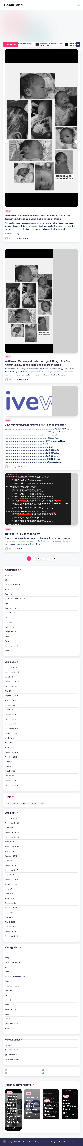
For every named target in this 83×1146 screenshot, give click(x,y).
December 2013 (11, 676)
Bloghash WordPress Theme (63, 1038)
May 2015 (9, 639)
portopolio (9, 532)
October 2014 (11, 653)
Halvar (24, 699)
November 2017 (11, 615)
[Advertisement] (41, 25)
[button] (12, 129)
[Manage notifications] (4, 1141)
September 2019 (12, 592)
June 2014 (9, 658)
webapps (9, 546)
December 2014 (11, 648)
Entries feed (13, 946)
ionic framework (12, 504)
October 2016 (11, 629)
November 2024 (12, 568)
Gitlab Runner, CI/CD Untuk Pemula (51, 44)
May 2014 (9, 662)
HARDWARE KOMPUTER (15, 495)
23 (48, 454)
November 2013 (11, 681)
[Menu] (78, 5)
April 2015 (9, 643)
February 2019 (11, 601)
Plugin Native (10, 527)
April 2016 (9, 634)
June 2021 (9, 573)
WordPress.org (14, 955)
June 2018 (9, 606)
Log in (10, 941)
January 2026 (11, 563)
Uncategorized (11, 542)
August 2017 (10, 620)
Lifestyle (33, 699)
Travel (7, 537)
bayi (8, 699)
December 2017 (11, 610)
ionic (7, 499)
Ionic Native (10, 509)
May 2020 (9, 587)
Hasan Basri (13, 5)
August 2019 (10, 596)
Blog (8, 83)
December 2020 (12, 577)
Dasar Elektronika (12, 480)
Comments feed (14, 950)
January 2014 (10, 672)
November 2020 (12, 582)
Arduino (8, 471)
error (7, 485)
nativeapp (9, 523)
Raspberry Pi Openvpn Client (20, 44)
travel (41, 699)
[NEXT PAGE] (54, 454)
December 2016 (11, 624)
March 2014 (10, 667)
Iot (6, 513)
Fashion (8, 490)
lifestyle (8, 518)
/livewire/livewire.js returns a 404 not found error (35, 87)
